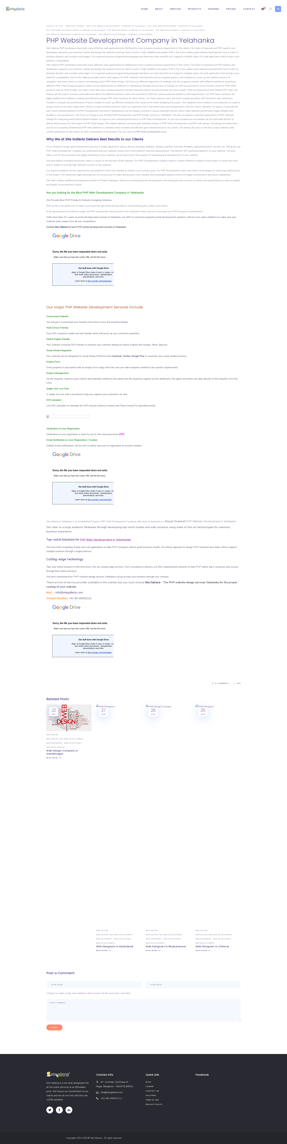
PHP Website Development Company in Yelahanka (126, 34)
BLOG (148, 1082)
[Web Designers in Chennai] (218, 706)
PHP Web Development (148, 131)
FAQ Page (151, 1095)
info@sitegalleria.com (69, 592)
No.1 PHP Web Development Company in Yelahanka (175, 26)
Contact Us (152, 1091)
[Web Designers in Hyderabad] (118, 706)
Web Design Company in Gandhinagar (62, 752)
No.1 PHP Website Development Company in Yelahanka (75, 30)
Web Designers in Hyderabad (114, 946)
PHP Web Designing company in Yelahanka (130, 30)
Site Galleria (61, 227)
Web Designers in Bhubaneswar (166, 946)
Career (149, 1086)
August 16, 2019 (55, 26)
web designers (54, 743)
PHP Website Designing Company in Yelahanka (71, 34)
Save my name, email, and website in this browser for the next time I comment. (90, 993)
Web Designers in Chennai (212, 946)
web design (52, 734)
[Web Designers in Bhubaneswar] (168, 706)
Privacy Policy (154, 1104)
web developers (72, 743)
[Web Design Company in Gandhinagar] (69, 730)
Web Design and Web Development (64, 739)
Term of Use (152, 1100)
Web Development (75, 26)
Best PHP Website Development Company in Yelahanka (116, 26)
